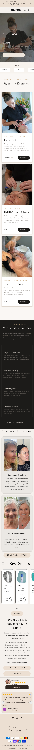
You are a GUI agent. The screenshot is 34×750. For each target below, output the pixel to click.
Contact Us (17, 673)
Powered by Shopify (18, 745)
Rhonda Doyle (13, 708)
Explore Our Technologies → (17, 422)
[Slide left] (13, 608)
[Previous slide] (3, 702)
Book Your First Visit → (21, 55)
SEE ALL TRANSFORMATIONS (17, 555)
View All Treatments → (17, 313)
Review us (17, 687)
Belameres (10, 745)
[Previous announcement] (4, 3)
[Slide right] (21, 608)
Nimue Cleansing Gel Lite (8, 587)
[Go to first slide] (30, 702)
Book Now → (24, 157)
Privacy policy (12, 748)
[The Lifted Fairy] (17, 256)
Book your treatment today (17, 668)
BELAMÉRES (15, 680)
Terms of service (22, 748)
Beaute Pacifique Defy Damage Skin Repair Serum (21, 589)
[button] (4, 10)
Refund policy (28, 745)
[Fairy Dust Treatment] (17, 112)
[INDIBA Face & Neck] (17, 184)
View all (17, 614)
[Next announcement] (30, 3)
